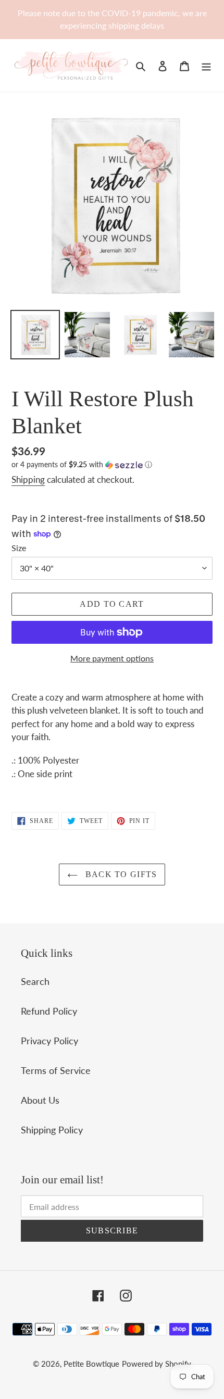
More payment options (112, 658)
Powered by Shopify (156, 1363)
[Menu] (206, 65)
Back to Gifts (120, 874)
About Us (40, 1100)
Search (35, 981)
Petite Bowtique (91, 1363)
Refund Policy (49, 1011)
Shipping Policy (52, 1129)
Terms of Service (56, 1070)
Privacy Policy (49, 1040)
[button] (81, 465)
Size (18, 548)
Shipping (28, 479)
